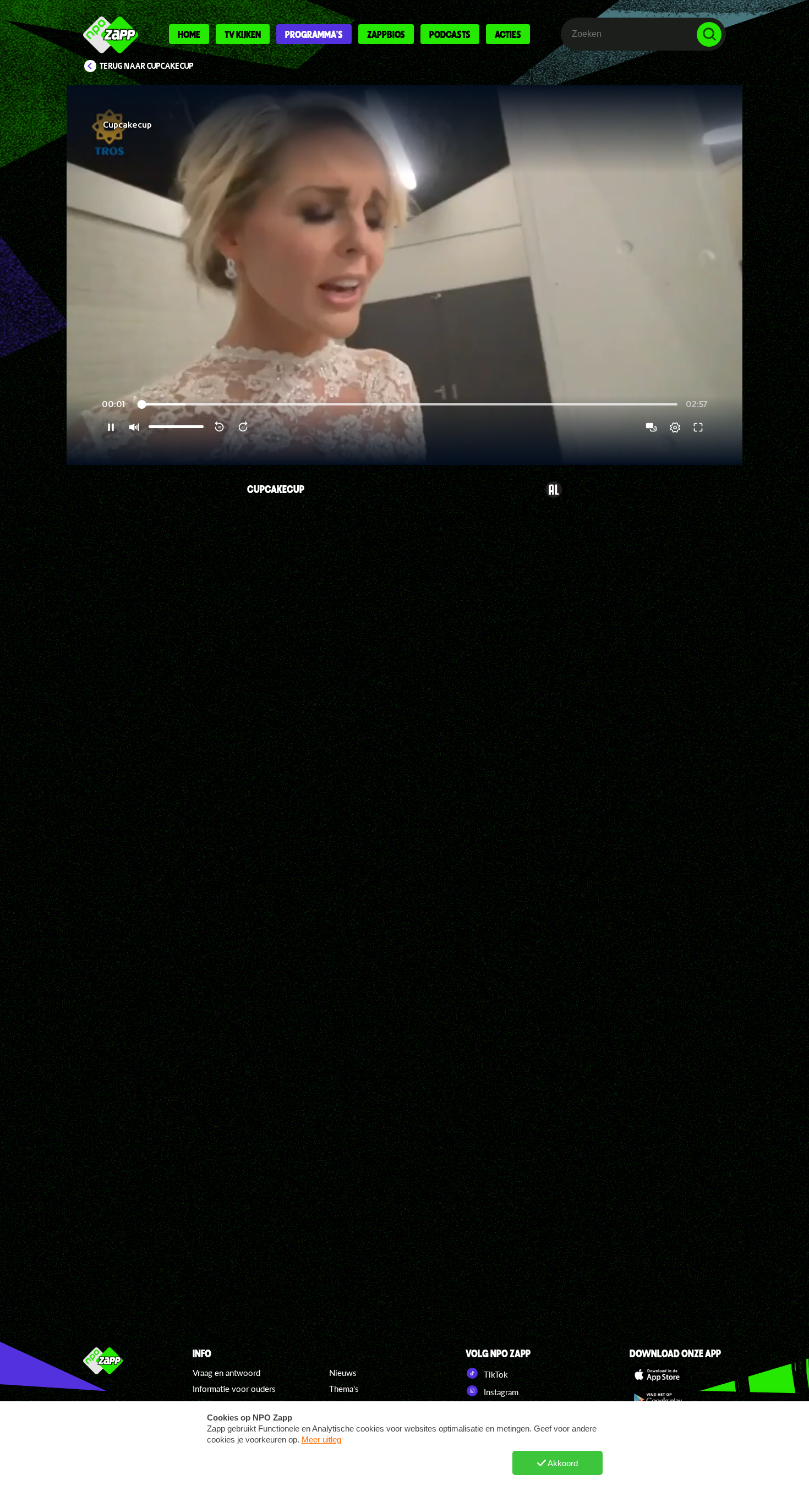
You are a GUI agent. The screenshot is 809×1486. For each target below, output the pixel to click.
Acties (508, 34)
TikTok (495, 1374)
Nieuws (343, 1373)
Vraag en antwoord (226, 1373)
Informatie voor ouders (234, 1389)
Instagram (500, 1392)
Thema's (344, 1389)
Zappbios (386, 34)
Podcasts (450, 34)
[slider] (406, 405)
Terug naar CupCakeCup (147, 66)
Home (189, 34)
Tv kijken (243, 34)
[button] (404, 275)
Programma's (314, 34)
